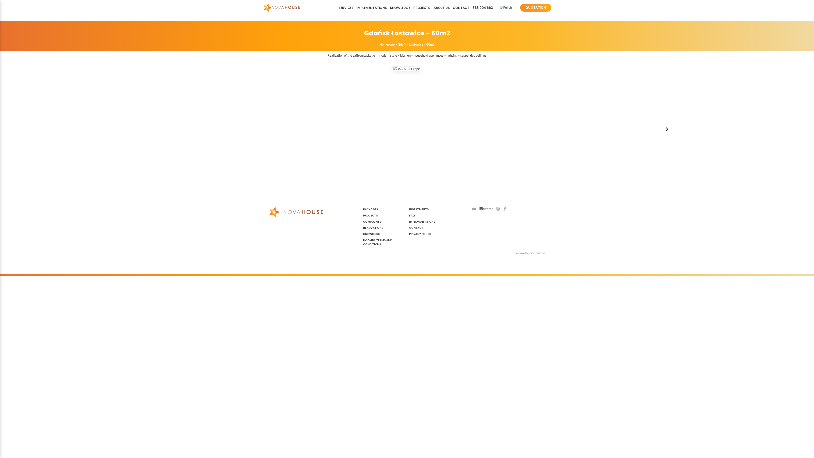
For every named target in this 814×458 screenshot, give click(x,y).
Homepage (387, 44)
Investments (419, 209)
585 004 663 (483, 8)
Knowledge (400, 8)
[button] (667, 129)
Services (346, 8)
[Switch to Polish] (506, 8)
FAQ (412, 216)
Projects (421, 8)
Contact (461, 8)
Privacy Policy (420, 234)
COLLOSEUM (537, 253)
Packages (370, 209)
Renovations (373, 228)
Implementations (372, 8)
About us (441, 8)
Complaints (372, 222)
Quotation (535, 7)
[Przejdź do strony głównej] (282, 7)
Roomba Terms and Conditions (377, 242)
